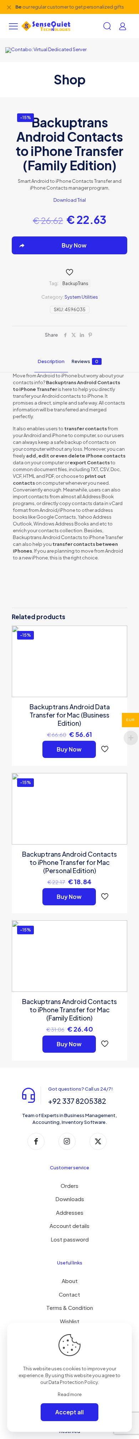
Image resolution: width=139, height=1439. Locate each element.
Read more (70, 1394)
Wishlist (69, 1321)
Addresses (69, 1212)
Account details (69, 1225)
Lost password (70, 1239)
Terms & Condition (69, 1307)
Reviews (85, 361)
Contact (69, 1294)
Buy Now (69, 749)
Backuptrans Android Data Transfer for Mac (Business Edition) (70, 715)
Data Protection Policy (73, 1382)
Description (51, 361)
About (70, 1280)
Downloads (69, 1198)
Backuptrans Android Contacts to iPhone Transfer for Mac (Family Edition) (69, 1009)
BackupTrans (75, 283)
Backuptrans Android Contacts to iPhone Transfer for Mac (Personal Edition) (69, 862)
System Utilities (81, 297)
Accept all (69, 1412)
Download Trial (69, 200)
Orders (69, 1185)
